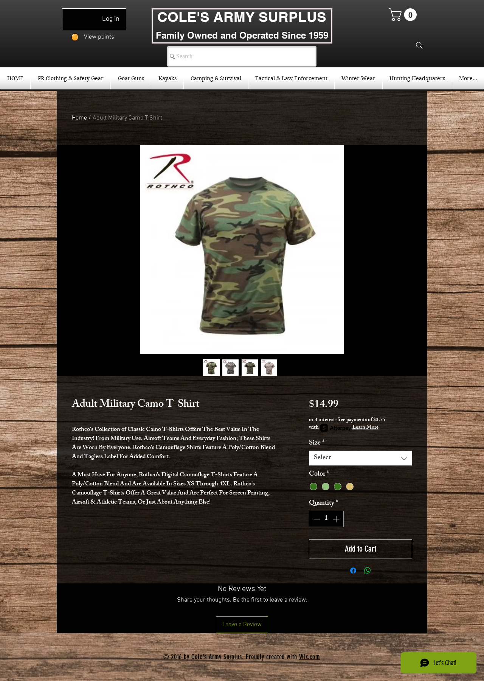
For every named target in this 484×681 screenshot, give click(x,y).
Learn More (365, 428)
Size (316, 443)
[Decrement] (316, 519)
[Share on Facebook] (353, 570)
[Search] (419, 45)
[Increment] (337, 519)
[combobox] (360, 458)
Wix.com (309, 657)
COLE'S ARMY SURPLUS (241, 16)
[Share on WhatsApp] (367, 570)
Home (79, 118)
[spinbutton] (326, 519)
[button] (404, 14)
